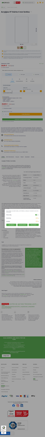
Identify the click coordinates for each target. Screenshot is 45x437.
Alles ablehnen (11, 224)
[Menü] (5, 426)
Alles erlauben (33, 224)
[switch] (36, 214)
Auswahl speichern (22, 224)
